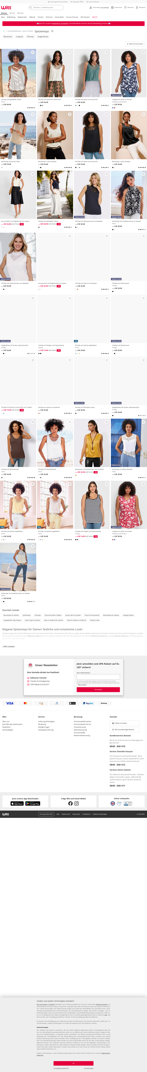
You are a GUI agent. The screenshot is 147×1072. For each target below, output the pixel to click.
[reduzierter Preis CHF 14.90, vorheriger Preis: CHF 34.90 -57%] (55, 319)
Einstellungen (88, 1068)
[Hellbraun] (2, 167)
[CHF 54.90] (55, 73)
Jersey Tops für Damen (73, 615)
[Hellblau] (75, 353)
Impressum (76, 814)
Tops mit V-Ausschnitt (92, 615)
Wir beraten (85, 17)
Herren (12, 13)
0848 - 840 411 (117, 785)
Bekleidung (11, 17)
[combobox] (50, 7)
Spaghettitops (43, 36)
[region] (73, 1034)
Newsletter (6, 727)
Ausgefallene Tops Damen (12, 620)
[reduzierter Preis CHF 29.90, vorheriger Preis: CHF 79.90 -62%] (18, 195)
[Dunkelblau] (39, 227)
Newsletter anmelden (60, 23)
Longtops (19, 36)
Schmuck (49, 17)
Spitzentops (27, 615)
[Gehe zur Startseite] (6, 7)
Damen (4, 13)
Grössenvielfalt (79, 733)
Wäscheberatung (80, 730)
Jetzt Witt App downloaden (12, 724)
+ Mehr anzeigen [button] (8, 646)
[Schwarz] (40, 105)
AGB (57, 814)
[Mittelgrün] (42, 105)
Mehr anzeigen (82, 684)
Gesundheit (59, 17)
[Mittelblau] (113, 107)
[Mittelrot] (114, 107)
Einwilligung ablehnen (61, 1068)
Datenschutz (66, 814)
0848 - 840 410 (117, 746)
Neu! (3, 17)
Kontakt (113, 717)
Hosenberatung (80, 727)
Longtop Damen (128, 615)
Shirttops (30, 36)
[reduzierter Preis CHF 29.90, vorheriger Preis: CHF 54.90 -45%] (55, 195)
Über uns (5, 721)
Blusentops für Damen (11, 615)
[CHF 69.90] (18, 73)
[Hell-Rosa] (3, 227)
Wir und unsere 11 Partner (46, 1004)
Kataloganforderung (46, 730)
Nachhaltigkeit (7, 730)
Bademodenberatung (82, 735)
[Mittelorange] (77, 289)
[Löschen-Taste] (61, 7)
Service (41, 717)
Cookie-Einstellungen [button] (100, 814)
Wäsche (32, 17)
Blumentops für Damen (111, 615)
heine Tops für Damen (32, 620)
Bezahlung (42, 724)
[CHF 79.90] (18, 135)
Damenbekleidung (14, 31)
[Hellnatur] (2, 107)
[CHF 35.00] (92, 257)
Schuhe (40, 17)
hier (105, 1015)
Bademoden (22, 17)
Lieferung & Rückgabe (46, 721)
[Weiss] (114, 291)
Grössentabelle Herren (82, 724)
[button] (3, 31)
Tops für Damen (27, 31)
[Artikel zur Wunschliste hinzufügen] (33, 52)
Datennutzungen (101, 1004)
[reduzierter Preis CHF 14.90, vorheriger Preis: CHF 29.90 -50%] (18, 381)
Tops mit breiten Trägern (53, 615)
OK (73, 1063)
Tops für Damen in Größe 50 (76, 620)
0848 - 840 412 (117, 764)
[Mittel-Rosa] (39, 353)
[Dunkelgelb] (75, 475)
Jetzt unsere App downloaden (25, 798)
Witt (4, 717)
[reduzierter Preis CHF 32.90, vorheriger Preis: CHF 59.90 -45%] (92, 443)
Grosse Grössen (72, 17)
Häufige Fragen (44, 727)
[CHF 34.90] (18, 443)
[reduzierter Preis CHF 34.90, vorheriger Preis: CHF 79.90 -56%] (55, 257)
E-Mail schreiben (119, 723)
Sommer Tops (94, 620)
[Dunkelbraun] (2, 477)
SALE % (94, 17)
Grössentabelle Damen (82, 721)
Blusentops (8, 36)
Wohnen (20, 13)
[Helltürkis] (3, 413)
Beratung (78, 717)
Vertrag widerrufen (46, 814)
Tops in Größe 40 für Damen (53, 620)
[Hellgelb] (79, 353)
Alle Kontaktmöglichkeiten (124, 729)
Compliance (86, 814)
